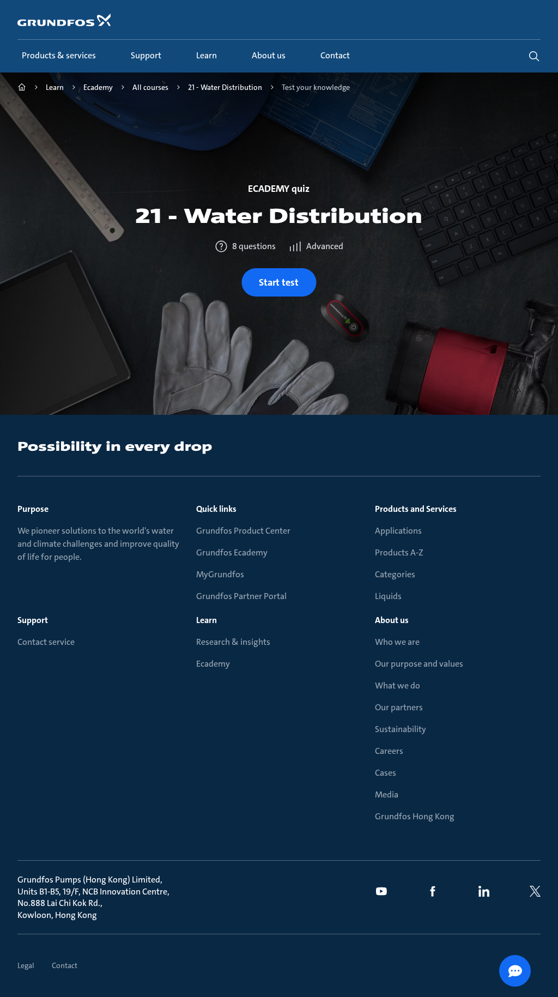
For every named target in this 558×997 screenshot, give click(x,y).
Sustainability (400, 729)
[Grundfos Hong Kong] (21, 88)
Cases (385, 772)
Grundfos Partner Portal (241, 596)
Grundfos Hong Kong (414, 816)
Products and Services (416, 509)
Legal (25, 965)
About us (392, 620)
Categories (395, 574)
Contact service (46, 642)
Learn (206, 620)
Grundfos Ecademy (232, 552)
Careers (389, 751)
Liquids (388, 596)
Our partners (399, 707)
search (534, 56)
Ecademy (213, 663)
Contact (64, 965)
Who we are (397, 642)
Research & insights (233, 642)
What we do (397, 685)
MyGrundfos (220, 574)
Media (386, 794)
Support (32, 620)
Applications (398, 530)
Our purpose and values (419, 663)
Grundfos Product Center (243, 530)
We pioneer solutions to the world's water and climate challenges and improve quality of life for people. (98, 544)
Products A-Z (399, 552)
